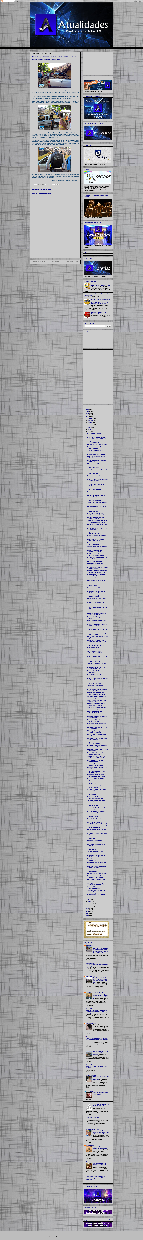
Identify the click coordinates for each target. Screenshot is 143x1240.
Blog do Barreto (90, 963)
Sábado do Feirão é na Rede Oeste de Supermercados (97, 739)
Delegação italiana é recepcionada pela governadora (97, 717)
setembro (90, 425)
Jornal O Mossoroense (92, 1008)
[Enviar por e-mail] (53, 184)
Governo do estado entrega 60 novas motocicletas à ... (96, 499)
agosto (90, 427)
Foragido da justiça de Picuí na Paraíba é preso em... (96, 819)
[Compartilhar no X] (56, 184)
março (90, 901)
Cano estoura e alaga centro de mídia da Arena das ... (96, 595)
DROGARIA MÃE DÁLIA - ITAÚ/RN (96, 454)
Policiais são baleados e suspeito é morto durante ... (97, 671)
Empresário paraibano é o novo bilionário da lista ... (96, 447)
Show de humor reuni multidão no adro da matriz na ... (97, 547)
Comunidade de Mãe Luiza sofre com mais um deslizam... (96, 603)
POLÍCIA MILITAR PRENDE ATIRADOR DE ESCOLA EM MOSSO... (95, 484)
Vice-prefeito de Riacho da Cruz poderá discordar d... (96, 891)
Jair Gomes (89, 1091)
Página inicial (56, 261)
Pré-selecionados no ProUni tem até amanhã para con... (97, 567)
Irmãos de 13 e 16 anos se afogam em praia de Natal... (97, 782)
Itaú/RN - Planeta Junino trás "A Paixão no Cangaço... (96, 518)
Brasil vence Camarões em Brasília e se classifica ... (97, 529)
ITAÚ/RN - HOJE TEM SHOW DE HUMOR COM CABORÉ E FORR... (97, 641)
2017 (87, 409)
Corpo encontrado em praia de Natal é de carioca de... (96, 742)
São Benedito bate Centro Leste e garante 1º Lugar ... (96, 801)
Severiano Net (90, 1145)
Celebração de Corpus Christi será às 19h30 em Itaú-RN (97, 826)
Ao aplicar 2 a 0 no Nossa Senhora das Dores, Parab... (97, 808)
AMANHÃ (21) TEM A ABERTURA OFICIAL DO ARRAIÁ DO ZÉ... (96, 757)
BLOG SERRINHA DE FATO (93, 1129)
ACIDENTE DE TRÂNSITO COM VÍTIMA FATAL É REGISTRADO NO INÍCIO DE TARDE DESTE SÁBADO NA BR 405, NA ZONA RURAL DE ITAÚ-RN (100, 949)
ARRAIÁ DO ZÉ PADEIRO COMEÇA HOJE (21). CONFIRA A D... (97, 690)
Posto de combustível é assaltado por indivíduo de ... (97, 558)
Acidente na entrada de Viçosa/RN (97, 469)
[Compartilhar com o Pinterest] (59, 184)
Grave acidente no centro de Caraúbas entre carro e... (95, 564)
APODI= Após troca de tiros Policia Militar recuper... (97, 834)
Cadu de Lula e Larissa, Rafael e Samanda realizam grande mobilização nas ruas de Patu (97, 966)
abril (89, 899)
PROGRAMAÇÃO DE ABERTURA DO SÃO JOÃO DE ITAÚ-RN (97, 704)
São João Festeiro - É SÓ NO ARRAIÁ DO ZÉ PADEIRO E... (96, 883)
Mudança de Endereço (92, 1119)
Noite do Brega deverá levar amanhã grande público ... (95, 876)
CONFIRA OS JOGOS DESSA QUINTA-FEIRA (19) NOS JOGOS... (97, 823)
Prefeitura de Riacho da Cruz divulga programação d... (95, 797)
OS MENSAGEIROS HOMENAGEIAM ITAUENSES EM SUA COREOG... (97, 521)
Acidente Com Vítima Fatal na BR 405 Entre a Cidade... (96, 472)
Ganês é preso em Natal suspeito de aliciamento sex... (96, 588)
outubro (90, 422)
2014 (87, 416)
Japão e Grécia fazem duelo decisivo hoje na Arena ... (95, 852)
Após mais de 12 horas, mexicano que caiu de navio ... (96, 867)
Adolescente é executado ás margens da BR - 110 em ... (95, 686)
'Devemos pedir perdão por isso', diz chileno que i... (96, 771)
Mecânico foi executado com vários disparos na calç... (97, 510)
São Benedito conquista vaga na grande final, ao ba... (96, 697)
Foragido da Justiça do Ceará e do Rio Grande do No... (97, 441)
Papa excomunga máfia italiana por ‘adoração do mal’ (97, 633)
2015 (87, 414)
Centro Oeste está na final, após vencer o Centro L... (96, 701)
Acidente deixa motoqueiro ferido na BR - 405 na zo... (96, 664)
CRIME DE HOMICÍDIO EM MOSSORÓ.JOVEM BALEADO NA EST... (97, 607)
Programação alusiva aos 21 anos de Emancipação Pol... (96, 532)
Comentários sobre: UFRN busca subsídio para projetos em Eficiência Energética (96, 1178)
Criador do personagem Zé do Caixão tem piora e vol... (95, 841)
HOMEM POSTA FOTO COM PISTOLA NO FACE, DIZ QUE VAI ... (97, 629)
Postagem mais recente (38, 261)
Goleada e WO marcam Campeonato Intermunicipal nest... (97, 887)
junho (89, 431)
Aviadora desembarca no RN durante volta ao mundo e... (95, 451)
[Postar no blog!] (55, 184)
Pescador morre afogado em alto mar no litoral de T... (96, 830)
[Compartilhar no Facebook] (58, 184)
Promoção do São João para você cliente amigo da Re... (96, 592)
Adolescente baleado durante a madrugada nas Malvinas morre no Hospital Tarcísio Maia (101, 1132)
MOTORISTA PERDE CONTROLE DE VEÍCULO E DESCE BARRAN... (97, 775)
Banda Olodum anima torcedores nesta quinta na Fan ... (96, 863)
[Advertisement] (55, 245)
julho (89, 429)
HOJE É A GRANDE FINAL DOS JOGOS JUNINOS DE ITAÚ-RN (96, 693)
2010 (87, 915)
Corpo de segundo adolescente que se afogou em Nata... (97, 657)
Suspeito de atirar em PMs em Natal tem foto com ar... (97, 584)
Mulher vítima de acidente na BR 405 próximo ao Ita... (96, 460)
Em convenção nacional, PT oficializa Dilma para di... (95, 682)
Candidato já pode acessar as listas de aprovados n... (97, 525)
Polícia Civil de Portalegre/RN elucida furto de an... (95, 753)
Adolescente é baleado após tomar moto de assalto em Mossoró (100, 1165)
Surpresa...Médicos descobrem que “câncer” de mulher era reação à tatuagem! (101, 1148)
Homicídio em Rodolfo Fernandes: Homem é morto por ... (97, 668)
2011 (87, 913)
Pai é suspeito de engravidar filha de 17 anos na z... (96, 735)
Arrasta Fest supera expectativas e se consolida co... (97, 503)
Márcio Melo (89, 945)
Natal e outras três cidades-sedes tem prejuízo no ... (96, 476)
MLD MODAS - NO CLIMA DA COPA (97, 444)
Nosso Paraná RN (91, 1023)
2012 (87, 911)
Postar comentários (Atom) (57, 266)
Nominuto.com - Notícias (93, 1036)
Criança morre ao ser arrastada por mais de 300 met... (97, 804)
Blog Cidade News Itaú (92, 1117)
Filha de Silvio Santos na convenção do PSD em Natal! (96, 434)
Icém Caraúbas (90, 1103)
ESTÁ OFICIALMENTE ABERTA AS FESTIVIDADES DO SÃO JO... (96, 644)
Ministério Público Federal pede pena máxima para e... (96, 880)
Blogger (95, 1236)
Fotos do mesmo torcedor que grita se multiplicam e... (97, 859)
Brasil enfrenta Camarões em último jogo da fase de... (97, 575)
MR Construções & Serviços (95, 463)
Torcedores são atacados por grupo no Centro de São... (97, 815)
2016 (87, 411)
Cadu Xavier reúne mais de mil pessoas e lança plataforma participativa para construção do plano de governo (96, 1012)
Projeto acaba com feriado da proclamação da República (95, 554)
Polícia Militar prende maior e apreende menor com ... (95, 779)
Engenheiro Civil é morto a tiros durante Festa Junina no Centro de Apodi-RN (101, 1078)
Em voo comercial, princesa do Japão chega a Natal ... (96, 812)
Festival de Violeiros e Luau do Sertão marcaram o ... (96, 543)
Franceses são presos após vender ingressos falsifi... (97, 746)
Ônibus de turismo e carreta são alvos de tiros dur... (96, 457)
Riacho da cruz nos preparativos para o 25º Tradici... (96, 536)
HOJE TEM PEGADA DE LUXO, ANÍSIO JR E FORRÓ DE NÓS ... (96, 514)
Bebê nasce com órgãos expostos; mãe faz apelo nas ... (97, 492)
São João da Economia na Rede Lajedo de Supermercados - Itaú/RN (101, 284)
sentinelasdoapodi (91, 1075)
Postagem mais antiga (72, 261)
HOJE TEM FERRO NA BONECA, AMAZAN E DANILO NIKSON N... (97, 438)
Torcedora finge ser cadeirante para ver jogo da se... (97, 786)
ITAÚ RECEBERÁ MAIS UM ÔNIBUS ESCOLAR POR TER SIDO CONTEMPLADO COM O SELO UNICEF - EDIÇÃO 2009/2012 (101, 301)
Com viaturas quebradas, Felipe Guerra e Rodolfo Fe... (96, 660)
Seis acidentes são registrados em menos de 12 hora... (97, 625)
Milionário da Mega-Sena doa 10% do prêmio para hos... (97, 599)
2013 (87, 909)
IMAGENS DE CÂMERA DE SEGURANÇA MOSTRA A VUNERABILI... (94, 712)
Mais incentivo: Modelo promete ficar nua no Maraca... (96, 614)
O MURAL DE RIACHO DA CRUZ (95, 992)
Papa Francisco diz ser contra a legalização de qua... (96, 760)
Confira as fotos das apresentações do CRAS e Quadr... (97, 480)
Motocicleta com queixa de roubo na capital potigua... (96, 507)
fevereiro (90, 903)
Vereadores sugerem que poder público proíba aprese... (96, 488)
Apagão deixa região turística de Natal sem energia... (96, 708)
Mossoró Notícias (91, 1161)
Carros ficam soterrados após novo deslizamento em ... (97, 870)
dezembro (91, 418)
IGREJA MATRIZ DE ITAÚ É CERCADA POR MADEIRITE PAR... (97, 675)
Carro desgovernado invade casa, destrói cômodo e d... (96, 621)
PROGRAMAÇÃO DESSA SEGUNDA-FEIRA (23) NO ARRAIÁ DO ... (97, 571)
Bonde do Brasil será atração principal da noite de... (95, 540)
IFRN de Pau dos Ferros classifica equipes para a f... (97, 724)
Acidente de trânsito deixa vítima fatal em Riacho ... (96, 790)
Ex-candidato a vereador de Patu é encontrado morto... (97, 466)
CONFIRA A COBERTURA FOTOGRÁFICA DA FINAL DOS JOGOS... (96, 653)
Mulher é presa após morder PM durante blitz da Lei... (96, 496)
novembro (91, 420)
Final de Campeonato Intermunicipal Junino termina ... (97, 648)
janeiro (90, 906)
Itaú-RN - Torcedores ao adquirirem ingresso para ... (97, 793)
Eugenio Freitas (90, 1064)
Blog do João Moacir (92, 976)
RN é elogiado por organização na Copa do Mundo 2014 (97, 731)
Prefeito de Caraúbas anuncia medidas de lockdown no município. (100, 1053)
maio (89, 897)
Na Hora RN (89, 1050)
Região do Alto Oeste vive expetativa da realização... (95, 551)
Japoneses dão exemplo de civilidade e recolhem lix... (95, 764)
